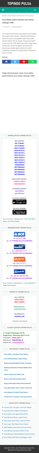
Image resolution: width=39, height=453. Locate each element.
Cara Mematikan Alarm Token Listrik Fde (18, 388)
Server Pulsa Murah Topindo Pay (24, 448)
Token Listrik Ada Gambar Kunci (15, 379)
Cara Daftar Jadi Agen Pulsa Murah (16, 354)
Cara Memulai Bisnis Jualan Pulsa (15, 359)
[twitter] (15, 62)
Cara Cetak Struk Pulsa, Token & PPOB (17, 421)
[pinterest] (24, 62)
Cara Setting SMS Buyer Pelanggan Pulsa (18, 437)
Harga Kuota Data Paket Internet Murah (17, 383)
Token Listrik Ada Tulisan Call (14, 374)
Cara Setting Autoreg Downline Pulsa (16, 431)
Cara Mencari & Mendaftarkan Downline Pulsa (19, 434)
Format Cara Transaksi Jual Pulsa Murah (18, 397)
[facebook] (6, 62)
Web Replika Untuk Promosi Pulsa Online (17, 427)
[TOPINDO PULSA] (19, 3)
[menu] (3, 10)
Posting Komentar (16, 27)
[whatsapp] (32, 62)
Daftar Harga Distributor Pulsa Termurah (17, 363)
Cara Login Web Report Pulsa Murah (16, 424)
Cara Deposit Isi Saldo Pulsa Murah (16, 392)
